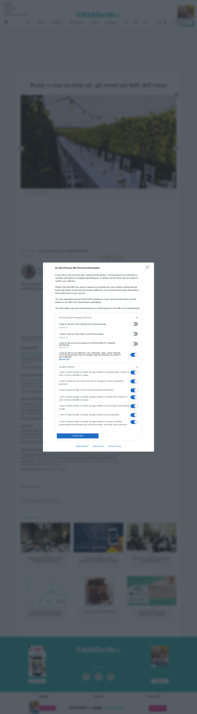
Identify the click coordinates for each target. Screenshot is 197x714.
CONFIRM (77, 436)
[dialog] (98, 357)
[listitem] (98, 317)
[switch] (134, 324)
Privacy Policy (115, 446)
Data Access (98, 446)
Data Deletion (82, 446)
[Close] (148, 268)
